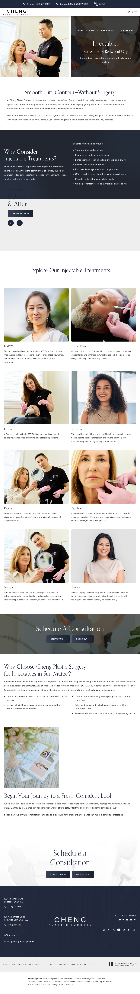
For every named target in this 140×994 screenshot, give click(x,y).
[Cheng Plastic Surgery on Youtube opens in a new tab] (119, 929)
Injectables (127, 31)
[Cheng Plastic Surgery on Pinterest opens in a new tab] (134, 929)
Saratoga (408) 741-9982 (38, 4)
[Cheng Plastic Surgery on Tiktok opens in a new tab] (129, 929)
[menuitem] (104, 929)
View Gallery (19, 213)
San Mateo (92, 31)
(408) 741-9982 (67, 984)
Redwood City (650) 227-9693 (74, 4)
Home (80, 31)
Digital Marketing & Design (126, 964)
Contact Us (56, 639)
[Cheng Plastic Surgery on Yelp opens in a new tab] (124, 929)
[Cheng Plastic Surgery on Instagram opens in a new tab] (104, 929)
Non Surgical (109, 31)
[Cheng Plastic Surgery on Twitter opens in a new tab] (114, 929)
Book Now (81, 639)
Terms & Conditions (57, 964)
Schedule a (70, 857)
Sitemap (87, 964)
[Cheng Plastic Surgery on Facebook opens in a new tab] (109, 929)
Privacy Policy (75, 964)
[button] (135, 12)
